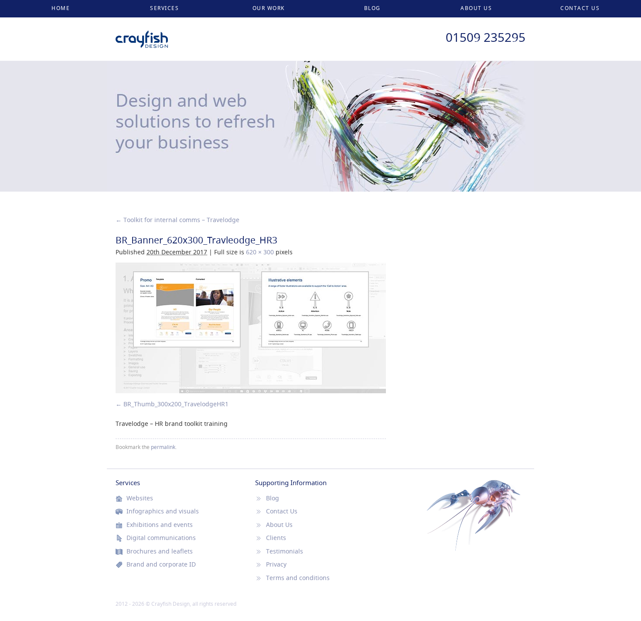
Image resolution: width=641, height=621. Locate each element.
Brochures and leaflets (159, 551)
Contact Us (580, 8)
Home (60, 8)
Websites (139, 498)
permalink (163, 447)
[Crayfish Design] (142, 35)
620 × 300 (260, 252)
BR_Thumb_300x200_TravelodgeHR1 (175, 404)
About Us (476, 8)
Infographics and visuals (162, 511)
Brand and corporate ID (161, 564)
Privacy (276, 564)
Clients (276, 538)
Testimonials (284, 551)
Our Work (268, 8)
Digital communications (161, 538)
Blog (372, 8)
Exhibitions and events (159, 525)
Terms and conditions (298, 578)
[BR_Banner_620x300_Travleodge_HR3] (251, 328)
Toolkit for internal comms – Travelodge (177, 220)
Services (164, 8)
